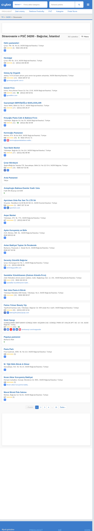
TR (2, 17)
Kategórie (59, 11)
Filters (86, 37)
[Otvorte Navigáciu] (88, 4)
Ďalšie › (63, 407)
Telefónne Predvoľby (36, 11)
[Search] (79, 4)
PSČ (50, 11)
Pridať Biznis (72, 11)
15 (56, 407)
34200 (8, 17)
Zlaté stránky (20, 11)
